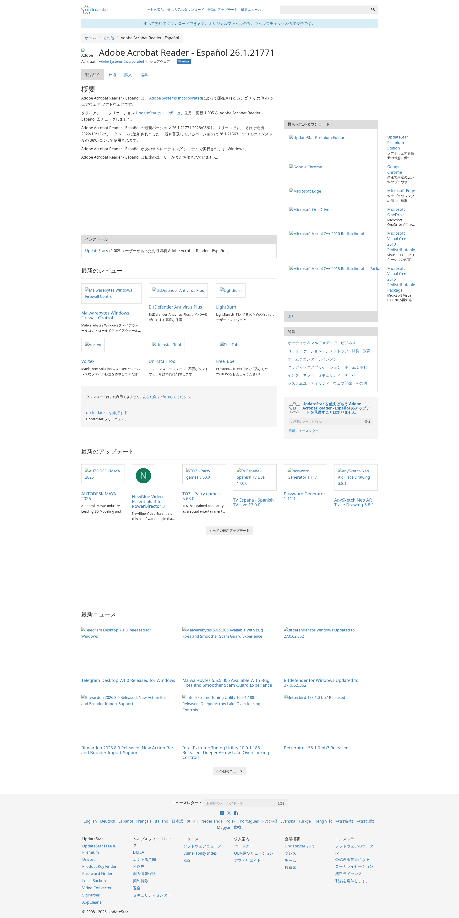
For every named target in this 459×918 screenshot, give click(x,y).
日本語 (177, 821)
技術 (112, 74)
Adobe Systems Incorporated (121, 61)
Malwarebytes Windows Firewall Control (105, 315)
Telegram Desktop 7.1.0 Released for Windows (128, 680)
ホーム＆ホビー (357, 367)
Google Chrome (394, 169)
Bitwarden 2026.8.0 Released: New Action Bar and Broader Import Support (127, 750)
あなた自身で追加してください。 (168, 396)
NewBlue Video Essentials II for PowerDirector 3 (148, 501)
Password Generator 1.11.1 (304, 496)
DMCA (138, 852)
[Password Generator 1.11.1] (305, 473)
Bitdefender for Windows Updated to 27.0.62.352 (321, 682)
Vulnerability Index (200, 853)
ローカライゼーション (354, 866)
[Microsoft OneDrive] (310, 209)
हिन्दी (237, 827)
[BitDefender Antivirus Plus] (178, 290)
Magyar (224, 827)
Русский (269, 821)
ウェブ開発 (342, 383)
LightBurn (226, 307)
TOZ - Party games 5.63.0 (201, 496)
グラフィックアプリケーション (314, 367)
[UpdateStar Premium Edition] (318, 137)
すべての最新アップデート (229, 530)
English (90, 821)
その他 (361, 383)
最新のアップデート (223, 9)
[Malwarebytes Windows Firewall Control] (111, 293)
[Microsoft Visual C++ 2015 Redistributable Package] (336, 268)
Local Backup (94, 880)
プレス (290, 853)
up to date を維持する (107, 412)
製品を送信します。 (352, 880)
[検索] (373, 10)
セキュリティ (329, 375)
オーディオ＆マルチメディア (312, 342)
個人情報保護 (144, 873)
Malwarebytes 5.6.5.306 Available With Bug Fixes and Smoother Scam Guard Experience (227, 682)
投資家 (290, 867)
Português (249, 821)
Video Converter (97, 887)
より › (292, 316)
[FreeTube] (230, 344)
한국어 (192, 821)
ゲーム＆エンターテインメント (314, 359)
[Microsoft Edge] (306, 190)
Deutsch (107, 821)
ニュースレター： (187, 802)
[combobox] (324, 10)
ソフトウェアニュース (202, 846)
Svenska (287, 821)
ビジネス (348, 342)
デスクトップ (336, 351)
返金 (137, 887)
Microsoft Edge (401, 190)
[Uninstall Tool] (167, 344)
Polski (231, 821)
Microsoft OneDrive (396, 212)
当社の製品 (155, 9)
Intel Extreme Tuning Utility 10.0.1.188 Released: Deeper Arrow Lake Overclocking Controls (225, 752)
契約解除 (140, 880)
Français (143, 821)
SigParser (91, 895)
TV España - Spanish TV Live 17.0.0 (253, 502)
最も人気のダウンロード (185, 9)
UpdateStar (95, 250)
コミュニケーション (305, 351)
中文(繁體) (365, 821)
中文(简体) (344, 821)
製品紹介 (92, 74)
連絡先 (138, 866)
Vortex (88, 361)
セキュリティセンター (152, 895)
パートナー (243, 846)
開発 (355, 351)
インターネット (301, 375)
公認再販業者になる (352, 859)
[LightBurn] (231, 290)
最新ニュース (251, 9)
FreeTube (225, 361)
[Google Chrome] (307, 166)
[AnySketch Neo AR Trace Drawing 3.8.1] (356, 477)
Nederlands (211, 821)
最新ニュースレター (304, 430)
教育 (366, 351)
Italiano (161, 821)
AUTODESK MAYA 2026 (98, 496)
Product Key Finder (99, 866)
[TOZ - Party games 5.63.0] (204, 473)
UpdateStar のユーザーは (158, 113)
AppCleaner (92, 902)
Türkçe (305, 821)
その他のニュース (229, 771)
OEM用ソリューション (253, 853)
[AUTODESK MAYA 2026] (103, 473)
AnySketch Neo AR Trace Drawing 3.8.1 (354, 502)
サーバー (351, 375)
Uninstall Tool (163, 361)
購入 (128, 74)
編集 (144, 74)
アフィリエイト (247, 860)
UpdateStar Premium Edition (397, 142)
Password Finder (97, 873)
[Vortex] (93, 344)
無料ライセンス (348, 873)
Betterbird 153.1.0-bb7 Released (316, 748)
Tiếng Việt (323, 821)
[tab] (93, 74)
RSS (186, 860)
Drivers (88, 859)
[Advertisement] (179, 196)
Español (126, 821)
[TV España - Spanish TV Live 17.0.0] (255, 477)
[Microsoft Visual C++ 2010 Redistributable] (330, 233)
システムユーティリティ (309, 383)
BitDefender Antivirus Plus (175, 307)
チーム (290, 860)
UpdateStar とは (299, 846)
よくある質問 (144, 859)
